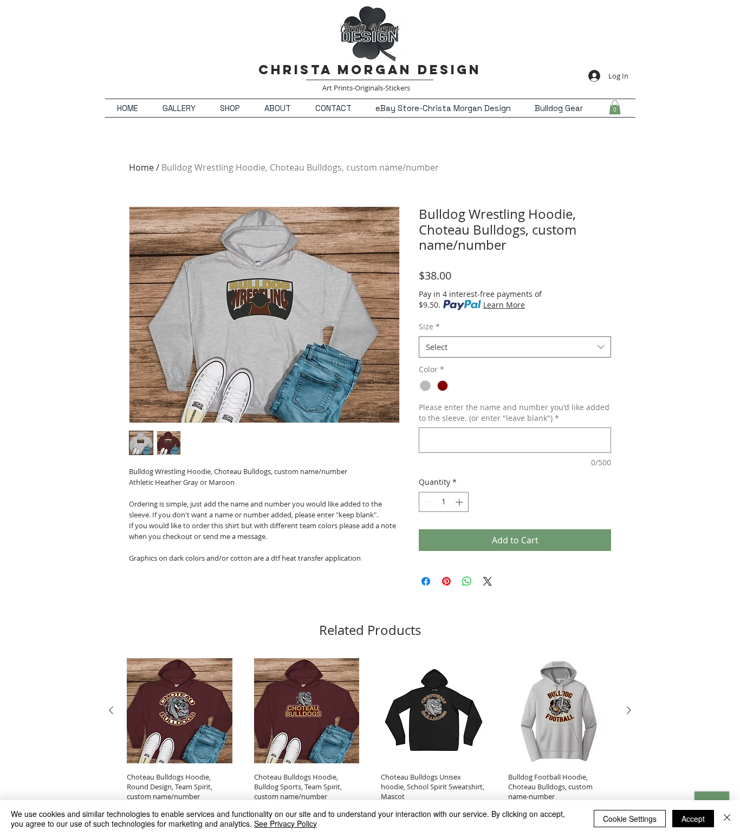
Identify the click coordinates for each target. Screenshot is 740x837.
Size (429, 326)
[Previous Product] (111, 710)
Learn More (504, 305)
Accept (693, 818)
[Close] (726, 818)
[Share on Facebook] (425, 581)
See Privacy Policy (285, 823)
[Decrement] (427, 501)
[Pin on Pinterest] (446, 581)
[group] (370, 737)
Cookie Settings (630, 818)
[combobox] (515, 347)
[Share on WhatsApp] (466, 581)
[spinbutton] (443, 501)
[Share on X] (487, 581)
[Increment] (460, 501)
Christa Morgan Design (369, 69)
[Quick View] (179, 711)
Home (141, 167)
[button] (615, 107)
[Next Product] (628, 710)
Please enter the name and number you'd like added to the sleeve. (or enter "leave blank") (514, 412)
